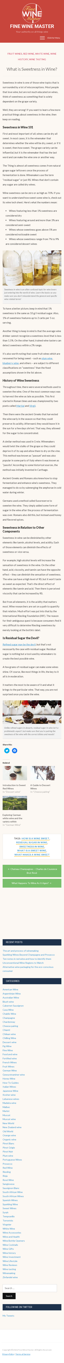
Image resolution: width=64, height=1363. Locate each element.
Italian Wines (9, 1086)
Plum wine (8, 1155)
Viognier (7, 1224)
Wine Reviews (10, 1265)
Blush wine (8, 1001)
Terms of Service (23, 1354)
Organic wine (9, 1139)
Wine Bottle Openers (14, 1240)
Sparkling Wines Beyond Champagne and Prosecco (29, 954)
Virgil (32, 405)
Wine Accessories (12, 1232)
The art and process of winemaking (21, 950)
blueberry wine (11, 363)
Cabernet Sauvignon (13, 1005)
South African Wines (13, 1196)
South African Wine (13, 1192)
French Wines (10, 1062)
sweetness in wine (31, 846)
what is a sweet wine (31, 850)
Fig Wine (7, 1046)
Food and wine (10, 1054)
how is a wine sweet (35, 838)
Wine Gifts (8, 1248)
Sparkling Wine (10, 1204)
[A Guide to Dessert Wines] (42, 773)
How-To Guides (11, 1082)
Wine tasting (37, 59)
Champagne (9, 1017)
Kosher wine (9, 1094)
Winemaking (9, 1273)
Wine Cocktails (10, 1244)
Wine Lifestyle (10, 1261)
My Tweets (8, 1315)
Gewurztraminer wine (14, 1074)
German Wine (10, 1070)
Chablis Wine (9, 1013)
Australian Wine (11, 997)
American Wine (10, 989)
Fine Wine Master (32, 26)
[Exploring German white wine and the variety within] (15, 803)
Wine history (9, 1253)
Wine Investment (12, 1256)
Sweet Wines (9, 1208)
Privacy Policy (8, 1354)
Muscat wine (9, 1119)
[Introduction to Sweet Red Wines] (15, 773)
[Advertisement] (27, 917)
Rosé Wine (8, 1180)
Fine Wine (8, 1050)
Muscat (6, 1115)
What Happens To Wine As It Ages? (30, 883)
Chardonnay (9, 1021)
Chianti (6, 1030)
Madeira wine (9, 1102)
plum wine (47, 358)
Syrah (5, 1212)
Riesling (7, 1171)
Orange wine (9, 1135)
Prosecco (7, 1163)
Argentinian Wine (12, 993)
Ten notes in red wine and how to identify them (27, 958)
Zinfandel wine (10, 1277)
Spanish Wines (10, 1200)
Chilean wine (9, 1034)
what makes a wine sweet (32, 854)
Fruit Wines (15, 53)
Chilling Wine (9, 1038)
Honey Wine (9, 1078)
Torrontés (8, 1220)
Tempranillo (9, 1216)
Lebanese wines (11, 1099)
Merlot (6, 1111)
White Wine (42, 53)
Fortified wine (10, 1058)
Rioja (5, 1175)
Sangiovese (8, 1184)
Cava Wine (8, 1009)
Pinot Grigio (9, 1147)
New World (8, 1123)
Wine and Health (11, 1236)
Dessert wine (9, 1042)
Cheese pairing (10, 1026)
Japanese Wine (10, 1090)
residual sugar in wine (31, 842)
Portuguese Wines (12, 1159)
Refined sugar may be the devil (19, 644)
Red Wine (28, 53)
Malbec (6, 1107)
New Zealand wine (12, 1127)
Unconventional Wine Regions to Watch (23, 962)
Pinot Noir (8, 1151)
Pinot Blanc (8, 1143)
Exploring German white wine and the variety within (12, 818)
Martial (20, 405)
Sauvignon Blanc (11, 1188)
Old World (8, 1131)
